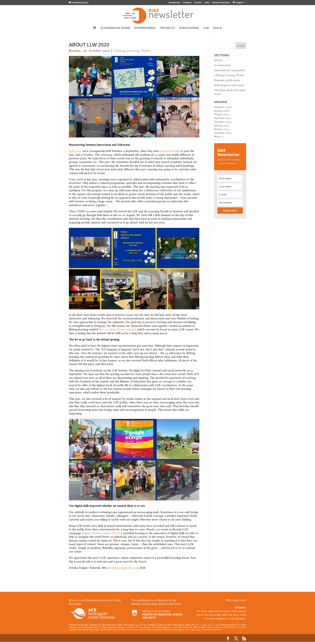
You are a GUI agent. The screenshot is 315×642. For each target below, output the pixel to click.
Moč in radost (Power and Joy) (117, 329)
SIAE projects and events (229, 85)
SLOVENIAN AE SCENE (115, 28)
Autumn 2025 (222, 118)
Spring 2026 (221, 110)
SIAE (207, 3)
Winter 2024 (222, 129)
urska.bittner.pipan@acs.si (226, 624)
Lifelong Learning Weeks (132, 50)
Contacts (187, 3)
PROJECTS (167, 28)
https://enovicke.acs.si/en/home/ (136, 629)
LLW (206, 28)
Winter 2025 (221, 114)
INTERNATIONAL (145, 28)
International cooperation (229, 70)
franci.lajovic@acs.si (212, 629)
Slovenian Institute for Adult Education (98, 624)
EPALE (217, 28)
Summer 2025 (223, 121)
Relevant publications (227, 80)
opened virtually (170, 151)
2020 (75, 151)
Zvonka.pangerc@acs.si (123, 567)
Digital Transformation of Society (102, 533)
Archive (198, 3)
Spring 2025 (221, 125)
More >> (219, 136)
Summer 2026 (223, 107)
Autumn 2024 (222, 132)
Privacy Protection (221, 3)
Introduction (174, 3)
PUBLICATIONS (189, 28)
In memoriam (222, 65)
